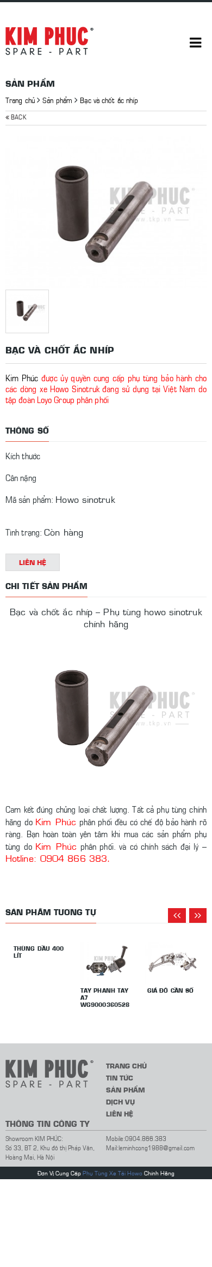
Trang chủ (20, 99)
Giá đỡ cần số (170, 990)
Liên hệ (33, 562)
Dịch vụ (120, 1101)
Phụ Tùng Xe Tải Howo (112, 1172)
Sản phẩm (57, 99)
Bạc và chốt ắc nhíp (109, 99)
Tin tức (119, 1077)
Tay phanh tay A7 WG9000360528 (104, 997)
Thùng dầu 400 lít (39, 952)
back (17, 116)
